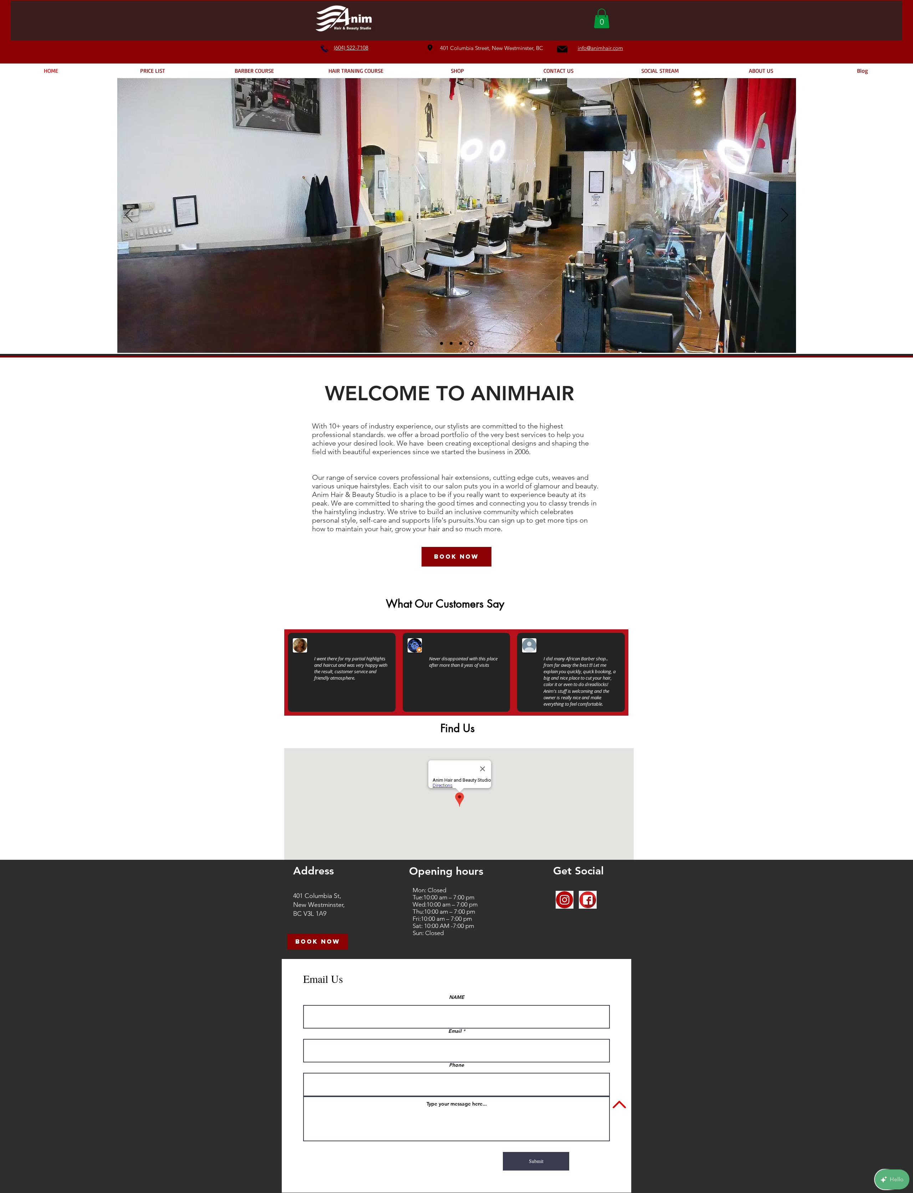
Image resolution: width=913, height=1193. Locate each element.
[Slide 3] (472, 343)
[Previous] (128, 215)
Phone (456, 1064)
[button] (601, 18)
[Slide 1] (442, 343)
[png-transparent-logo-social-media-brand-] (564, 900)
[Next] (784, 215)
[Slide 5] (462, 343)
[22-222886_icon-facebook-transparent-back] (588, 900)
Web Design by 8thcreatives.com (508, 1180)
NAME (456, 997)
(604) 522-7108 (351, 47)
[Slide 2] (453, 343)
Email (454, 1031)
